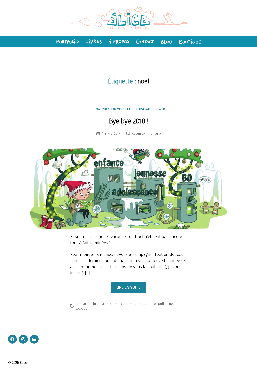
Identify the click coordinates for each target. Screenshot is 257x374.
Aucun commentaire (146, 133)
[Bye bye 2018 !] (128, 189)
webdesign (83, 308)
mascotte (121, 304)
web (162, 109)
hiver (110, 304)
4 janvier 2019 (111, 133)
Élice (23, 362)
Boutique (190, 42)
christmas (99, 304)
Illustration (145, 109)
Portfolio (67, 42)
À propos (118, 42)
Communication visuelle (111, 109)
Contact (145, 42)
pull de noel (166, 304)
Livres (93, 42)
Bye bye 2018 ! (128, 121)
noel (153, 304)
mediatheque (139, 304)
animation (83, 304)
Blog (166, 42)
